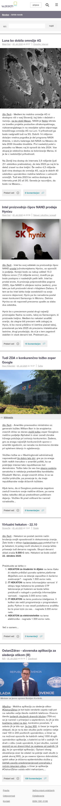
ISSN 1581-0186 (40, 801)
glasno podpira (48, 468)
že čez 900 (31, 726)
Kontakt (6, 801)
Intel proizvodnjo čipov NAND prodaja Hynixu (29, 209)
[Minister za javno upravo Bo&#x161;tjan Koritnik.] (30, 679)
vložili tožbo (34, 431)
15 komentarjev (33, 343)
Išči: (5, 26)
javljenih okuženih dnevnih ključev (28, 716)
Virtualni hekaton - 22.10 (19, 524)
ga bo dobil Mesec (21, 120)
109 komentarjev (33, 778)
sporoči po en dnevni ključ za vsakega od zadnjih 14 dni (30, 747)
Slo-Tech (7, 114)
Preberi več (9, 192)
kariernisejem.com (33, 542)
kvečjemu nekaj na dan (14, 722)
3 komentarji (31, 636)
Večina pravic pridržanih (43, 790)
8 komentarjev (32, 192)
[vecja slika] (30, 78)
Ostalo (36, 528)
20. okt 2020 (18, 44)
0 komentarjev (32, 510)
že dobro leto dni (26, 458)
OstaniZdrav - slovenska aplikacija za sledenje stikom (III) (29, 652)
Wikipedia (8, 417)
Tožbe (40, 365)
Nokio (45, 120)
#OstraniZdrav (10, 709)
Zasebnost (32, 658)
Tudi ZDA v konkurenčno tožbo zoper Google (29, 360)
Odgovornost (9, 795)
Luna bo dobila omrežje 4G (21, 40)
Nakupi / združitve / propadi (44, 215)
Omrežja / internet (40, 44)
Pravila (6, 790)
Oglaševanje (38, 795)
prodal (13, 268)
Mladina (6, 706)
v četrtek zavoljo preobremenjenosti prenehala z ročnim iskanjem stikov (27, 763)
